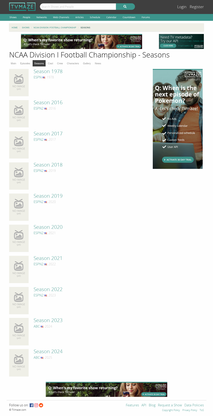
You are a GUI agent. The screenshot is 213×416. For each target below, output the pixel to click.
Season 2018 (48, 165)
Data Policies (194, 405)
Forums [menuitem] (146, 17)
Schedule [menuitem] (95, 17)
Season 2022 (48, 289)
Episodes (25, 63)
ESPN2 (38, 108)
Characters (73, 63)
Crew (60, 63)
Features (132, 405)
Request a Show (170, 405)
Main (13, 63)
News (98, 63)
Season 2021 (48, 258)
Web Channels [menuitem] (61, 17)
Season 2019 (48, 196)
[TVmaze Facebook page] (31, 405)
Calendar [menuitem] (111, 17)
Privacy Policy (189, 410)
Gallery (87, 63)
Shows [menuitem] (13, 17)
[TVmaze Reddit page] (41, 405)
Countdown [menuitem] (129, 17)
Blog (152, 405)
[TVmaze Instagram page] (36, 405)
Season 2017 (48, 134)
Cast (50, 63)
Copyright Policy (171, 410)
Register (197, 7)
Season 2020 (48, 227)
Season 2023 (48, 320)
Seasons (39, 63)
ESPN (38, 77)
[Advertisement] (81, 41)
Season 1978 (48, 71)
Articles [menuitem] (79, 17)
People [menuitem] (26, 17)
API (143, 405)
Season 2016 (48, 103)
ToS (202, 410)
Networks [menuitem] (41, 17)
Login (182, 7)
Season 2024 (48, 352)
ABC (37, 326)
